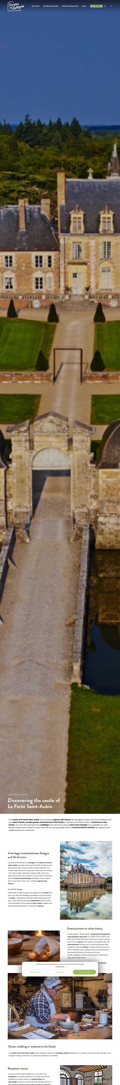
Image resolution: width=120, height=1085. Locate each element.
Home (10, 795)
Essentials (24, 795)
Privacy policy (60, 967)
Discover (16, 795)
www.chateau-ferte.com (77, 937)
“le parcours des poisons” (100, 934)
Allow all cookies (84, 972)
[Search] (111, 6)
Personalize (60, 972)
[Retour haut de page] (117, 1082)
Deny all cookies (35, 972)
